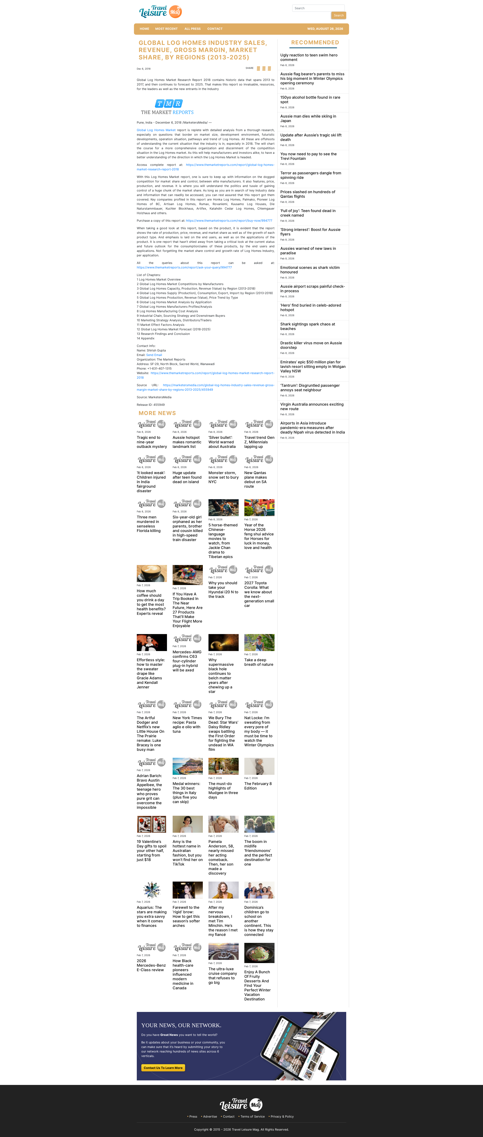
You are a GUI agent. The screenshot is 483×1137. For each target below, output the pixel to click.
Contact (229, 1116)
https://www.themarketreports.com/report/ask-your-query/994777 (184, 267)
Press (193, 1116)
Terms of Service (253, 1116)
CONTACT (215, 29)
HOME (144, 29)
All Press (193, 29)
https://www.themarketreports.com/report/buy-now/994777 (229, 220)
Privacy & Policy (282, 1116)
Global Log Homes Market (156, 130)
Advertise (210, 1116)
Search (339, 15)
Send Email (154, 355)
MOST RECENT (166, 29)
